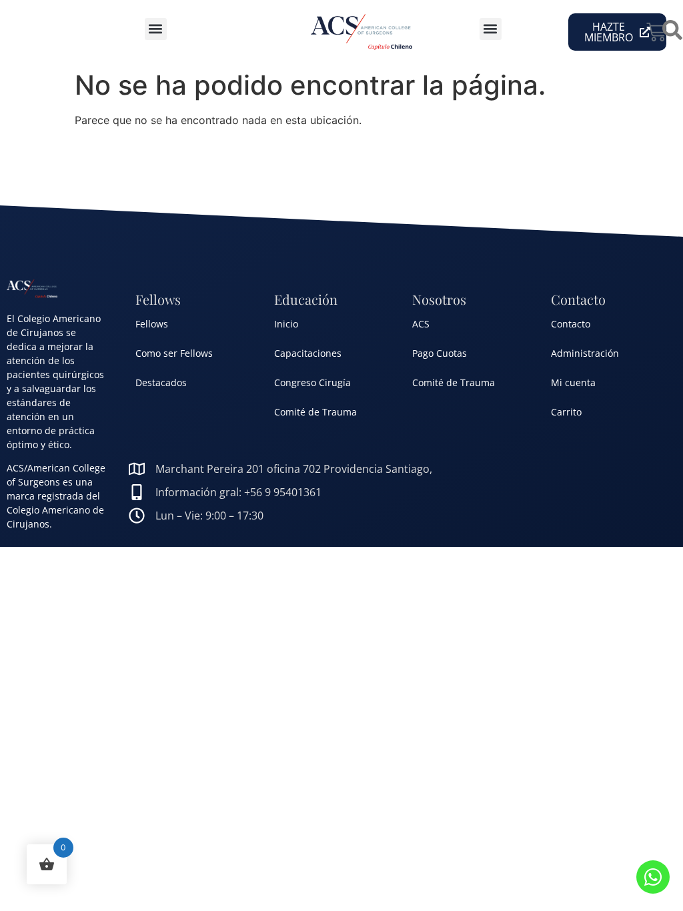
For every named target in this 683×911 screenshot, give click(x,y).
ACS (421, 323)
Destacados (161, 382)
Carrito (566, 411)
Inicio (286, 323)
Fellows (151, 323)
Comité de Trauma (315, 411)
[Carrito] (656, 32)
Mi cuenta (573, 382)
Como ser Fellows (174, 353)
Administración (585, 353)
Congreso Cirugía (312, 382)
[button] (156, 29)
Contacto (570, 323)
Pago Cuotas (439, 353)
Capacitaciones (308, 353)
